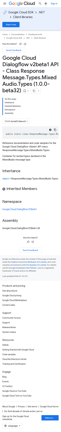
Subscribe (50, 417)
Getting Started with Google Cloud (18, 350)
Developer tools (35, 34)
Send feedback (13, 50)
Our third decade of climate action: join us (23, 411)
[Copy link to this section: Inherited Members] (40, 189)
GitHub (5, 345)
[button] (30, 189)
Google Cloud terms (49, 406)
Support (6, 322)
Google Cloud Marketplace (14, 300)
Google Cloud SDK (21, 12)
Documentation (18, 34)
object (5, 178)
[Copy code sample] (55, 129)
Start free (11, 24)
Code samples (9, 354)
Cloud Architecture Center (14, 359)
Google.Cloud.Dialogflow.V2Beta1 (19, 209)
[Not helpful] (25, 44)
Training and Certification (14, 364)
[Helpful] (20, 44)
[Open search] (40, 3)
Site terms (32, 406)
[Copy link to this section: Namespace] (25, 202)
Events (5, 381)
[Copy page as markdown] (34, 90)
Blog (4, 377)
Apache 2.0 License (37, 265)
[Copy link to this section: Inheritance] (23, 171)
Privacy (21, 406)
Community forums (11, 318)
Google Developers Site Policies (22, 268)
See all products (9, 291)
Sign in (54, 3)
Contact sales (8, 305)
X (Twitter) (7, 386)
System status (9, 332)
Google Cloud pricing (11, 295)
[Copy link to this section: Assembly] (21, 221)
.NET (41, 12)
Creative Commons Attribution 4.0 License (28, 262)
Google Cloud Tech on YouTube (16, 396)
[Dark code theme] (50, 129)
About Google (8, 406)
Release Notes (9, 327)
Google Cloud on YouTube (14, 391)
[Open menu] (5, 3)
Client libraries (23, 17)
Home (5, 34)
